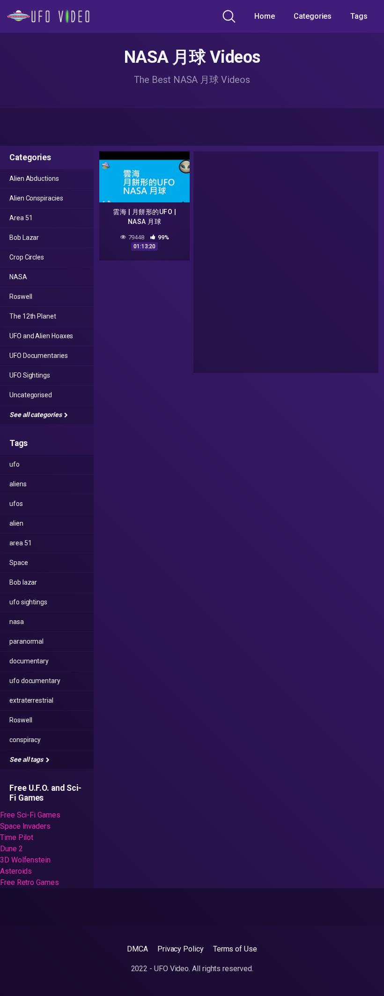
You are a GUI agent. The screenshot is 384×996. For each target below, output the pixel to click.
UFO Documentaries (38, 355)
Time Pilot (16, 837)
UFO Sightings (29, 375)
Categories (313, 16)
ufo (14, 464)
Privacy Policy (180, 948)
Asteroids (16, 871)
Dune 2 (11, 848)
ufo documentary (34, 680)
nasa (16, 621)
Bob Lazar (24, 237)
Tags (359, 16)
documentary (29, 661)
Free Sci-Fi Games (30, 814)
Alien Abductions (34, 178)
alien (16, 523)
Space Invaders (25, 826)
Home (264, 16)
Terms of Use (235, 948)
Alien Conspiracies (36, 198)
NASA (18, 277)
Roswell (20, 296)
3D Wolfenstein (25, 859)
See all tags (26, 759)
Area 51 (20, 218)
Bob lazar (23, 582)
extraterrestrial (31, 700)
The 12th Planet (32, 316)
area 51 (20, 543)
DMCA (137, 948)
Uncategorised (30, 395)
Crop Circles (26, 257)
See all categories (36, 414)
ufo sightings (28, 602)
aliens (18, 484)
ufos (16, 503)
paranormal (26, 641)
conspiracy (25, 739)
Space (18, 562)
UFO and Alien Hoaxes (41, 336)
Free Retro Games (29, 882)
